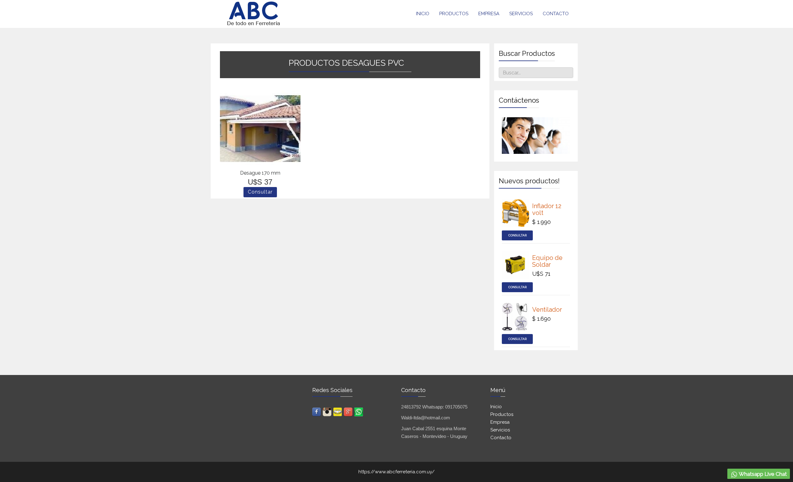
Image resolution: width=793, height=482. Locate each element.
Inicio (496, 406)
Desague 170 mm (260, 173)
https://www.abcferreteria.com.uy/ (396, 472)
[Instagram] (327, 409)
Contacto (556, 13)
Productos (453, 13)
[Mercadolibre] (338, 409)
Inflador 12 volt (546, 209)
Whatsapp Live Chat (762, 474)
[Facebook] (317, 409)
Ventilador (547, 309)
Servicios (521, 13)
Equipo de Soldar (547, 261)
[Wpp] (359, 409)
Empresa (488, 13)
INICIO (422, 13)
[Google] (348, 409)
